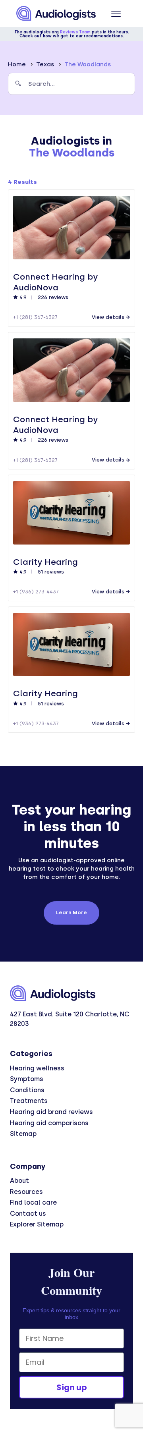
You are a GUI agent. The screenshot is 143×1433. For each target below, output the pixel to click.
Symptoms (26, 1079)
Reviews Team (75, 32)
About (19, 1180)
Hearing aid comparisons (49, 1123)
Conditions (27, 1090)
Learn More (71, 912)
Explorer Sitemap (37, 1224)
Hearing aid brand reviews (51, 1112)
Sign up (71, 1387)
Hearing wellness (37, 1068)
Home (17, 64)
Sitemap (23, 1134)
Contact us (28, 1213)
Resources (26, 1191)
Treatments (29, 1101)
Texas (45, 64)
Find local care (33, 1202)
